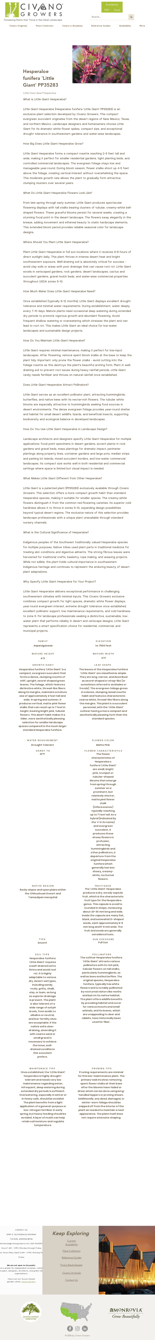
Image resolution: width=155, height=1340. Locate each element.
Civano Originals (71, 1272)
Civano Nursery (29, 1282)
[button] (102, 64)
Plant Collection (72, 1250)
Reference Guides (71, 1257)
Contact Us (71, 1280)
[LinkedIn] (85, 1329)
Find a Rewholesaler (71, 1265)
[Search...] (131, 17)
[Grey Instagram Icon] (77, 1329)
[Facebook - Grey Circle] (70, 1329)
